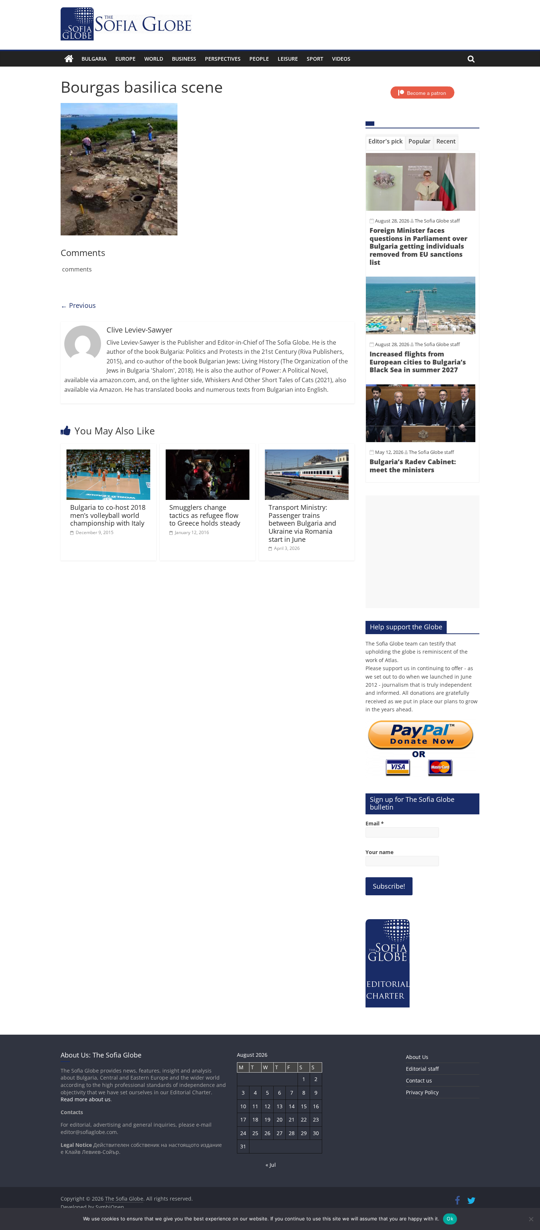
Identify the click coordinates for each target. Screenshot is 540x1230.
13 (279, 1106)
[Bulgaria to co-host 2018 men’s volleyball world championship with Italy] (108, 454)
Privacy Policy (422, 1092)
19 (267, 1119)
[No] (530, 1219)
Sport (315, 58)
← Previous (78, 305)
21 (292, 1119)
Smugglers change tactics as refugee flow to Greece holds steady (204, 515)
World (153, 58)
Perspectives (223, 58)
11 (255, 1106)
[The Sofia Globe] (69, 59)
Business (184, 58)
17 (243, 1119)
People (259, 58)
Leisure (288, 58)
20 (279, 1119)
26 (267, 1133)
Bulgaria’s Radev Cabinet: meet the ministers (413, 465)
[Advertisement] (422, 551)
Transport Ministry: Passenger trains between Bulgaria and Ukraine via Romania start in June (302, 523)
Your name (379, 852)
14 (292, 1106)
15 (304, 1106)
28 (292, 1133)
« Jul (271, 1164)
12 (267, 1106)
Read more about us (86, 1099)
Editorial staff (422, 1068)
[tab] (386, 143)
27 (279, 1133)
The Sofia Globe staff (437, 220)
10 (243, 1106)
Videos (341, 58)
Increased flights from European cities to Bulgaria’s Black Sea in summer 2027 (418, 361)
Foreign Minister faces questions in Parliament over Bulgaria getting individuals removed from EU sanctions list (418, 246)
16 (316, 1106)
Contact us (419, 1080)
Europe (125, 58)
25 (255, 1133)
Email (375, 823)
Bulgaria (94, 58)
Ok (450, 1219)
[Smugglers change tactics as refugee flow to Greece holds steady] (207, 454)
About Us (417, 1056)
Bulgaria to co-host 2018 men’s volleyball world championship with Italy (107, 515)
